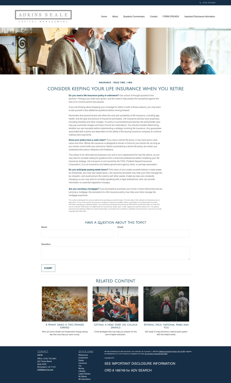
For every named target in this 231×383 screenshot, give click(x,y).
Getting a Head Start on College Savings (115, 326)
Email (120, 227)
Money (81, 368)
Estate (81, 360)
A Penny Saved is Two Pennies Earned (65, 326)
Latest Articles (84, 373)
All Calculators (84, 379)
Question (46, 244)
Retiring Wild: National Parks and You (166, 326)
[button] (115, 16)
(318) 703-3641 (209, 2)
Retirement (83, 355)
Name (44, 227)
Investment (83, 357)
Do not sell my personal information (156, 354)
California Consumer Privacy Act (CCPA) (172, 351)
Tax (80, 365)
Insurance (82, 363)
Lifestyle (81, 371)
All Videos (82, 376)
